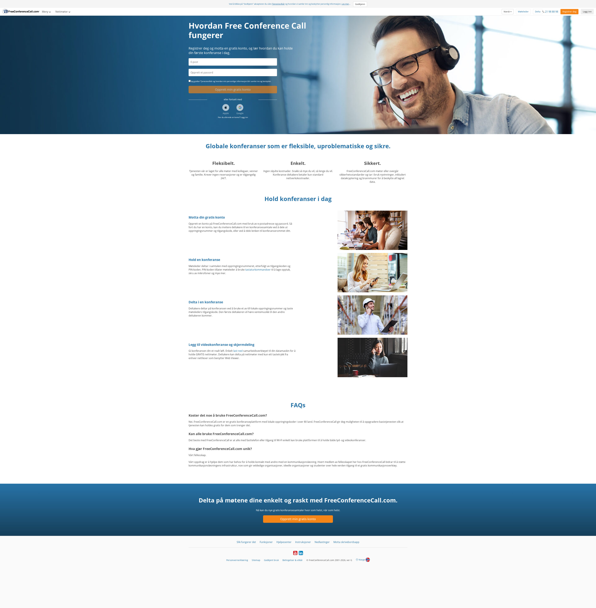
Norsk (507, 11)
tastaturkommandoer (258, 269)
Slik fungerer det (246, 542)
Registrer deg (569, 11)
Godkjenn (360, 4)
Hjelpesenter (283, 542)
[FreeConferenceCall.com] (21, 12)
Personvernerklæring (237, 560)
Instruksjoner (303, 542)
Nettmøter (61, 11)
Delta (537, 11)
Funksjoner (266, 542)
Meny (45, 11)
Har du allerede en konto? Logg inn (233, 117)
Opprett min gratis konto (233, 89)
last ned (238, 351)
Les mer (345, 3)
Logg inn (587, 11)
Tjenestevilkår (278, 3)
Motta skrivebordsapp (346, 542)
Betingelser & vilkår (292, 560)
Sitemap (256, 560)
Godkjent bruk (271, 560)
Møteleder (523, 11)
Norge (362, 559)
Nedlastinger (322, 542)
